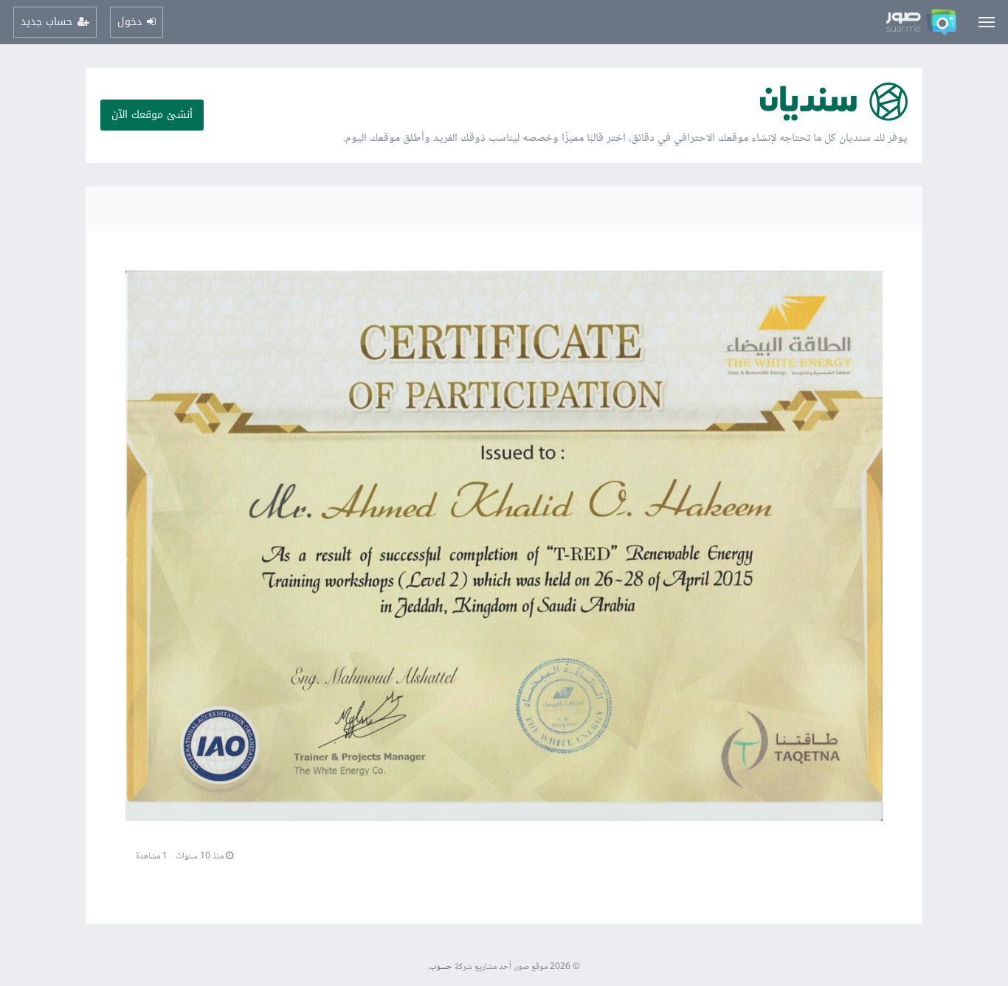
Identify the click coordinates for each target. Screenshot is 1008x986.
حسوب (440, 967)
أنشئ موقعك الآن (152, 115)
